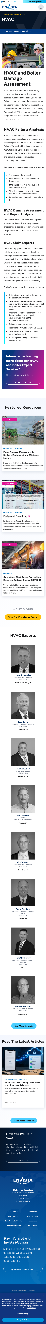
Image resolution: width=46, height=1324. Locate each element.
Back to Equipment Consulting (14, 14)
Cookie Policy (31, 1308)
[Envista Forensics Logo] (23, 1180)
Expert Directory (23, 382)
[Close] (43, 1296)
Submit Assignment (35, 2)
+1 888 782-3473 (23, 1201)
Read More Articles (24, 1120)
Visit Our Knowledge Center (23, 617)
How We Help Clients (13, 1220)
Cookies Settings (23, 1314)
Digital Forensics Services (16, 1080)
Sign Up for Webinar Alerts (23, 1269)
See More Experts (24, 1025)
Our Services (13, 1211)
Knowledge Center (13, 1225)
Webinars (33, 1211)
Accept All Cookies (23, 1320)
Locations (33, 1220)
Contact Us (23, 1160)
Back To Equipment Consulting (18, 31)
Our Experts (13, 1216)
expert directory (27, 375)
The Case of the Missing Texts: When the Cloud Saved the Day (22, 1083)
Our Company (33, 1216)
